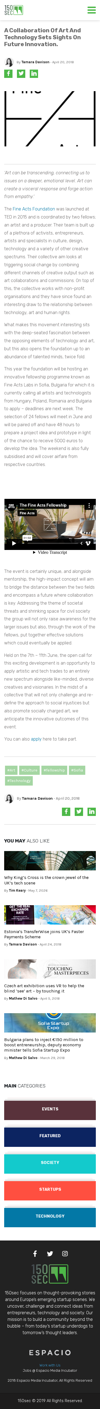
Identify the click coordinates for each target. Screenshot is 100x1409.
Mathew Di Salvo (23, 998)
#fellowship (54, 770)
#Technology (19, 780)
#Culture (29, 770)
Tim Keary (17, 890)
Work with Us (50, 1365)
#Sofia (77, 770)
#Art (11, 770)
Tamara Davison (35, 62)
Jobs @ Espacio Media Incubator (50, 1370)
